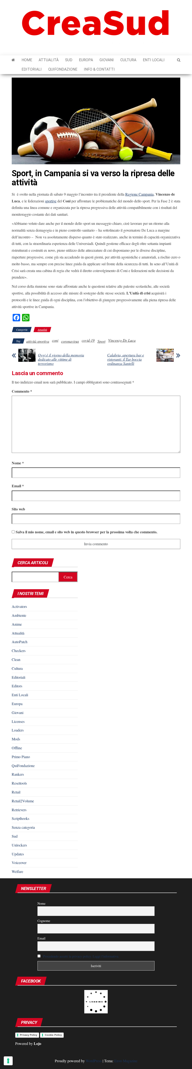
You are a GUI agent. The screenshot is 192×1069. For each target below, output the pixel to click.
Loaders (18, 730)
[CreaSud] (13, 60)
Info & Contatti (99, 69)
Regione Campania (139, 194)
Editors (17, 685)
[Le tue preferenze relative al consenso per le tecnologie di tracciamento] (8, 1060)
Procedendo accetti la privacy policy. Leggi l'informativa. (81, 956)
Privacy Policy (28, 1035)
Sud (68, 60)
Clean (16, 659)
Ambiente (19, 615)
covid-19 (88, 340)
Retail (16, 791)
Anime (17, 624)
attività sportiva (37, 341)
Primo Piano (21, 756)
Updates (18, 853)
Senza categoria (23, 827)
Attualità (49, 60)
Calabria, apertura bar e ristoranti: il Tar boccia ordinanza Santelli (125, 359)
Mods (16, 738)
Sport (101, 341)
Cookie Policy (53, 1035)
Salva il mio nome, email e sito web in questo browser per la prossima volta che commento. (86, 531)
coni (55, 340)
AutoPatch (19, 641)
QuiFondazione (62, 69)
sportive (50, 200)
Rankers (18, 774)
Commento (22, 391)
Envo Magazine (125, 1060)
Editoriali (32, 69)
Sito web (18, 509)
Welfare (17, 871)
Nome (18, 463)
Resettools (19, 783)
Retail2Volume (23, 800)
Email (18, 485)
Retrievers (19, 809)
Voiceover (19, 862)
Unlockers (19, 845)
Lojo (37, 1043)
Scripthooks (20, 818)
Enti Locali (154, 60)
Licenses (18, 721)
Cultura (128, 60)
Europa (86, 60)
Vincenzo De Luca (122, 340)
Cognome (43, 920)
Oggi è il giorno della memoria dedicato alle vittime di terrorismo (61, 359)
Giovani (107, 60)
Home (27, 60)
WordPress (94, 1060)
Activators (19, 606)
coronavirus (70, 341)
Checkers (19, 650)
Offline (17, 747)
